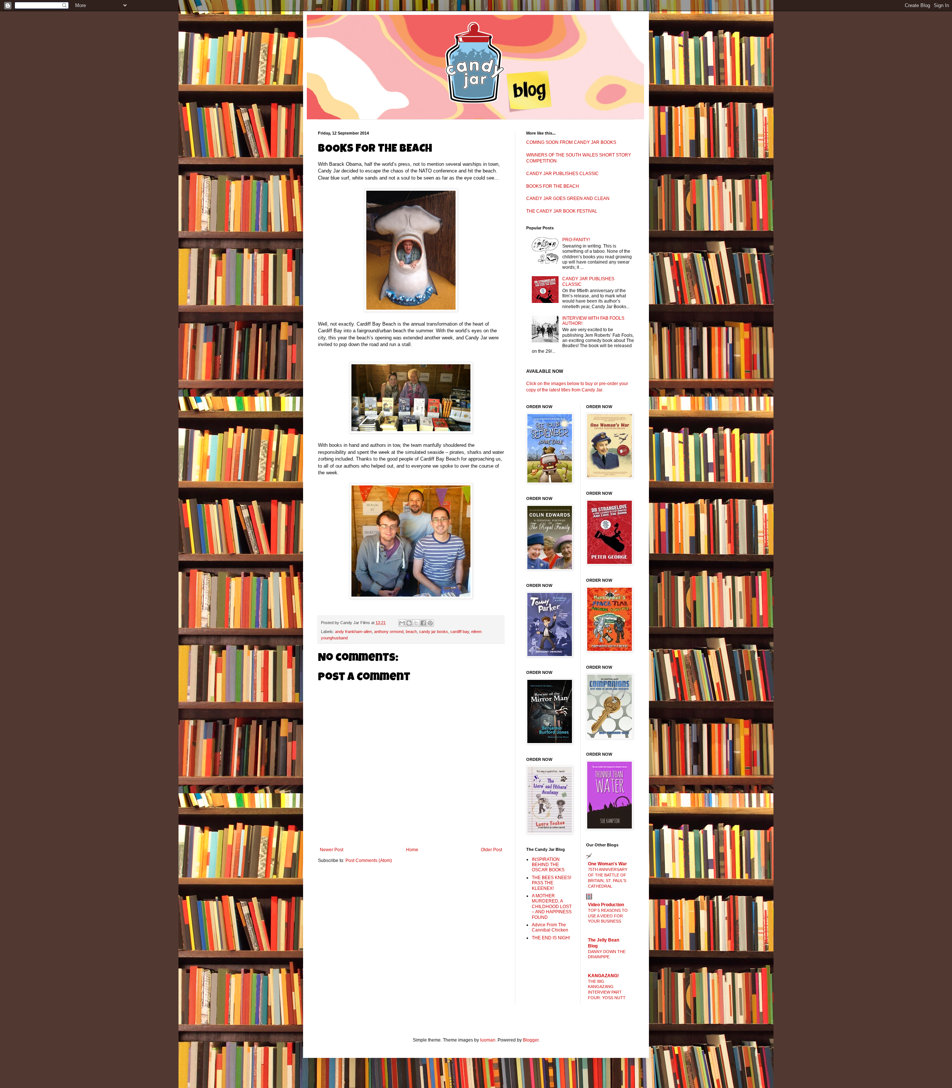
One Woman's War (607, 863)
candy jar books (433, 631)
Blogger (530, 1040)
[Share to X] (416, 623)
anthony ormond (388, 631)
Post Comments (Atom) (368, 860)
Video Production (606, 904)
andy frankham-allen (353, 631)
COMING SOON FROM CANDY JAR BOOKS (571, 142)
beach (411, 631)
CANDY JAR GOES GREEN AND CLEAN (568, 198)
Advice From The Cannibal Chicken (550, 927)
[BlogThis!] (409, 623)
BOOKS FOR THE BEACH (552, 186)
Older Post (491, 849)
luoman (487, 1040)
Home (412, 849)
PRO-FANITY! (576, 239)
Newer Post (331, 849)
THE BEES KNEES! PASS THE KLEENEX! (551, 883)
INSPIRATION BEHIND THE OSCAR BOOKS (548, 865)
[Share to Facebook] (423, 623)
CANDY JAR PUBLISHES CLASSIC (562, 173)
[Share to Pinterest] (430, 623)
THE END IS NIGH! (551, 937)
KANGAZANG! (603, 975)
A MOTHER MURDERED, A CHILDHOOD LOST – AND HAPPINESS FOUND (552, 906)
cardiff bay (459, 631)
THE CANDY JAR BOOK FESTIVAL (561, 211)
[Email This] (402, 623)
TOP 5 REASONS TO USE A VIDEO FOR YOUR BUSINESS (608, 916)
